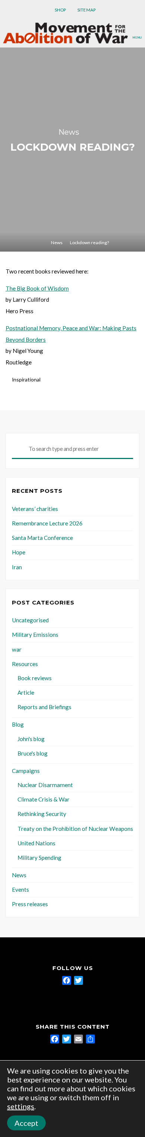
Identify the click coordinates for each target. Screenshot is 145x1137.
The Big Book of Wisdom (37, 288)
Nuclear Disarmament (45, 785)
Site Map (86, 9)
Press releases (30, 904)
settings (20, 1106)
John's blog (31, 738)
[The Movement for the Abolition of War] (65, 32)
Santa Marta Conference (42, 537)
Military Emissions (35, 634)
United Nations (36, 843)
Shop (60, 9)
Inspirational (26, 379)
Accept (26, 1122)
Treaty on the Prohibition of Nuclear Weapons (75, 828)
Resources (25, 664)
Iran (17, 567)
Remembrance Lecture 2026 (47, 523)
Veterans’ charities (35, 508)
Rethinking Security (41, 813)
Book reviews (34, 678)
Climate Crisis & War (43, 799)
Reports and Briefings (44, 707)
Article (25, 692)
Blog (18, 724)
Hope (18, 552)
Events (20, 889)
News (68, 132)
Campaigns (26, 770)
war (17, 649)
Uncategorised (30, 620)
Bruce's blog (32, 753)
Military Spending (39, 857)
